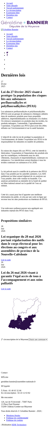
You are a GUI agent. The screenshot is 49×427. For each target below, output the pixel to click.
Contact (9, 17)
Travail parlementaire (15, 8)
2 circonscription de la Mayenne (14, 339)
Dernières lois (12, 15)
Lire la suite (6, 260)
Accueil (9, 3)
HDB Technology (19, 425)
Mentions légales (13, 415)
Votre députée (12, 5)
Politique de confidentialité (17, 418)
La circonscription (13, 10)
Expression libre (13, 13)
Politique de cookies (14, 420)
